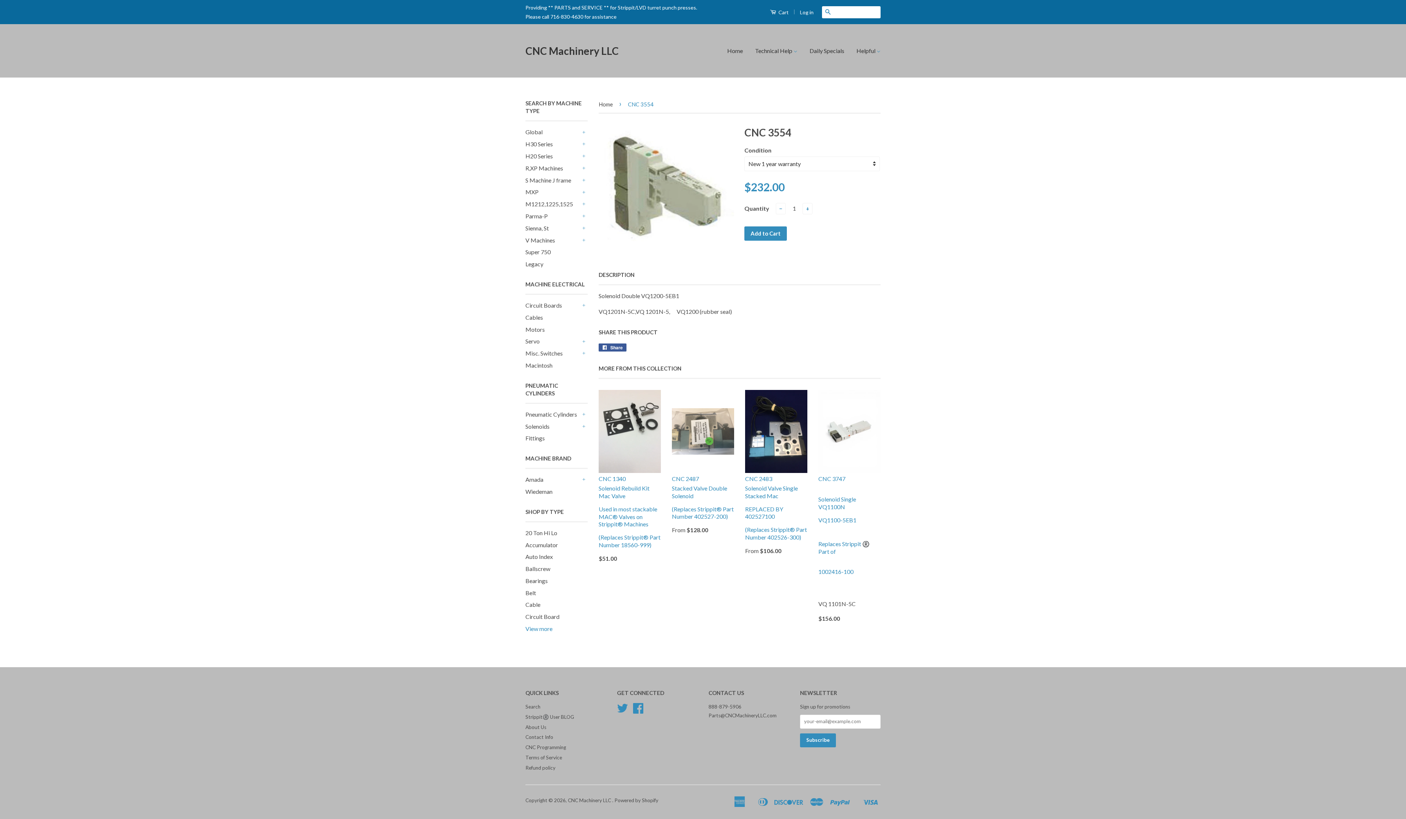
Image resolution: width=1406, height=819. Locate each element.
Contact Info (539, 737)
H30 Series (539, 143)
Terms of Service (543, 757)
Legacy (534, 263)
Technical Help (774, 50)
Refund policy (540, 768)
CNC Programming (545, 747)
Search (532, 707)
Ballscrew (537, 568)
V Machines (540, 240)
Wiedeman (539, 491)
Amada (534, 479)
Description (617, 274)
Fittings (535, 438)
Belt (530, 592)
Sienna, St (537, 228)
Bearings (536, 580)
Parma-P (536, 216)
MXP (532, 191)
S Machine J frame (548, 180)
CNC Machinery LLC (572, 51)
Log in (807, 12)
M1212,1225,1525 (549, 203)
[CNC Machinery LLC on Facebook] (638, 711)
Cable (532, 604)
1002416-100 (835, 571)
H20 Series (539, 156)
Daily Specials (827, 50)
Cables (534, 317)
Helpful (866, 50)
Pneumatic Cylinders (551, 414)
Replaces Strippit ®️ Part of (844, 547)
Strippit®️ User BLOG (549, 717)
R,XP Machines (544, 168)
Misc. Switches (544, 353)
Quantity (756, 208)
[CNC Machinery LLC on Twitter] (622, 711)
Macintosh (539, 365)
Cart (783, 12)
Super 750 (538, 251)
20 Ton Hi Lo (541, 532)
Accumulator (541, 544)
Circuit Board (542, 616)
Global (534, 131)
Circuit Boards (543, 305)
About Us (535, 727)
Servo (532, 341)
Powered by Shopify (636, 800)
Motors (535, 329)
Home (735, 50)
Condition (757, 150)
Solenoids (537, 426)
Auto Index (539, 556)
